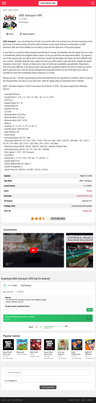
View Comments (48, 387)
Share (11, 34)
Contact (90, 400)
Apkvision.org (48, 3)
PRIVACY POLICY (74, 400)
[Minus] (36, 327)
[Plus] (40, 327)
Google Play (87, 211)
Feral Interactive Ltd (84, 196)
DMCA (83, 400)
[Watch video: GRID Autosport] (33, 250)
